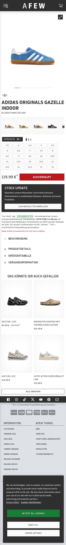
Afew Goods (41, 444)
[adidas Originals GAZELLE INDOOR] (9, 125)
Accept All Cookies (33, 513)
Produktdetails (19, 248)
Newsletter (41, 449)
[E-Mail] (57, 399)
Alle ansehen (33, 391)
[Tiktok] (25, 399)
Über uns (40, 434)
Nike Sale (8, 439)
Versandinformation (23, 262)
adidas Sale (9, 444)
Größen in (11, 139)
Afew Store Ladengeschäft (48, 439)
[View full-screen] (60, 17)
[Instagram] (17, 399)
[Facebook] (8, 399)
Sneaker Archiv (11, 469)
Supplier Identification (31, 502)
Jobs (38, 429)
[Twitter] (33, 399)
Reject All (33, 525)
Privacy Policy (12, 502)
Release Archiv (10, 464)
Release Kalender (12, 459)
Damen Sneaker (11, 454)
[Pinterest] (49, 399)
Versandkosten (25, 216)
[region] (33, 509)
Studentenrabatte (44, 454)
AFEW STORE (34, 5)
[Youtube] (41, 399)
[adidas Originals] (5, 95)
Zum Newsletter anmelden (33, 206)
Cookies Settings (33, 533)
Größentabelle (19, 255)
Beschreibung (18, 238)
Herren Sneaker (11, 449)
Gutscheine (9, 429)
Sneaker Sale (10, 434)
